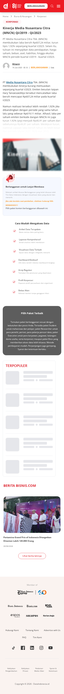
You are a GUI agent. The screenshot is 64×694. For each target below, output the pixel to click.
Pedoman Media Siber (39, 669)
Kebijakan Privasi (25, 669)
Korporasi (41, 16)
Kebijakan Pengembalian (11, 669)
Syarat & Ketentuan (53, 669)
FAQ (24, 637)
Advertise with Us (52, 630)
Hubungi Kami (12, 630)
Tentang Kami (32, 630)
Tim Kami (37, 637)
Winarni (16, 64)
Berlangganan (36, 6)
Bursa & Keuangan (23, 16)
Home (6, 16)
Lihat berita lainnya (32, 555)
